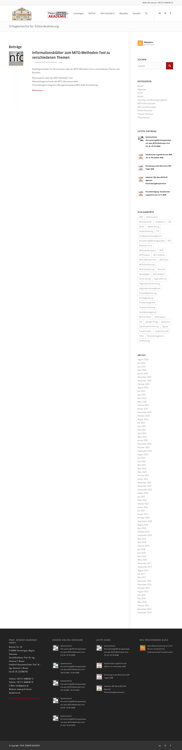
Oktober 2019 (143, 531)
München (161, 269)
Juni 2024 (142, 426)
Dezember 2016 (144, 580)
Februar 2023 (143, 475)
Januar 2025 (143, 408)
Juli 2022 (141, 496)
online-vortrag (145, 278)
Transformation (145, 331)
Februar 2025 (143, 405)
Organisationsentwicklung (149, 283)
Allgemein (142, 89)
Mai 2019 (142, 538)
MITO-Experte (144, 255)
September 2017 (145, 566)
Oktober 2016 (143, 587)
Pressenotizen (144, 117)
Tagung (165, 326)
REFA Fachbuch (145, 317)
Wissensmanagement (155, 336)
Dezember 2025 (144, 377)
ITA (157, 231)
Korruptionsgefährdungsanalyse (151, 240)
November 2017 (144, 563)
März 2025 (142, 401)
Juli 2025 (141, 391)
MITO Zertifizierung (146, 269)
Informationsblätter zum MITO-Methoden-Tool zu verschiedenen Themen (71, 55)
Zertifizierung (144, 340)
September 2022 (145, 489)
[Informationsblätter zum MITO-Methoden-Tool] (16, 58)
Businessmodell (145, 221)
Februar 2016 (143, 605)
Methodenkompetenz (147, 250)
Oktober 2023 (143, 447)
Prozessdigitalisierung (147, 293)
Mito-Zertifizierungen (147, 106)
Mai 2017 (142, 577)
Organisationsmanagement (149, 288)
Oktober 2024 (143, 415)
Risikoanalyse (160, 317)
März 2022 (142, 500)
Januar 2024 (143, 440)
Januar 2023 (143, 478)
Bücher (141, 96)
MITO (161, 250)
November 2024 (144, 412)
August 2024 (143, 419)
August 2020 (143, 524)
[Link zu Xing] (165, 13)
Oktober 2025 (143, 384)
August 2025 (143, 387)
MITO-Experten (159, 255)
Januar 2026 (143, 373)
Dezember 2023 (144, 443)
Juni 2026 (142, 366)
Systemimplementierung (149, 326)
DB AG (141, 226)
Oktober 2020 (143, 517)
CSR (169, 221)
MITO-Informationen (49, 62)
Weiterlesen (37, 90)
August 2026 (143, 359)
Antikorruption (152, 217)
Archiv (140, 92)
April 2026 (142, 369)
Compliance (160, 221)
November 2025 (144, 380)
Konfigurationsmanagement (150, 236)
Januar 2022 (143, 507)
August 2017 (143, 570)
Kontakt (12, 698)
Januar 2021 (143, 514)
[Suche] (146, 13)
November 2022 (144, 486)
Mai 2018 (142, 556)
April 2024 (142, 433)
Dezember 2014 (144, 609)
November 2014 (144, 612)
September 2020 (145, 521)
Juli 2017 (141, 573)
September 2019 (145, 535)
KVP (169, 240)
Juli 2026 (141, 363)
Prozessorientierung (147, 307)
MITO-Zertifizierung (146, 264)
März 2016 (142, 602)
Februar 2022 (143, 503)
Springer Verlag (152, 321)
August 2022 (143, 492)
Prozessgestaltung (146, 298)
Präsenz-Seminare (145, 113)
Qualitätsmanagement (147, 312)
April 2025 (142, 398)
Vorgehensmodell (162, 331)
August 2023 (143, 454)
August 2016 (143, 591)
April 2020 (142, 528)
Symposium (165, 321)
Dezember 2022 (144, 482)
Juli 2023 (141, 457)
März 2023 (142, 472)
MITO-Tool (164, 259)
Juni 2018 (142, 552)
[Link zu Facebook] (170, 13)
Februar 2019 (143, 545)
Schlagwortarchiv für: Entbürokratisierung (34, 26)
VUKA (141, 336)
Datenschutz (34, 698)
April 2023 (142, 468)
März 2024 (142, 436)
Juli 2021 (141, 510)
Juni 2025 (142, 394)
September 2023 (145, 450)
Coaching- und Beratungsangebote (152, 99)
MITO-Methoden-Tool (147, 259)
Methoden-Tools (145, 245)
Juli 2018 (141, 549)
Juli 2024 (141, 422)
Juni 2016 (142, 594)
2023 (141, 217)
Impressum (22, 698)
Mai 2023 (142, 464)
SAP (140, 321)
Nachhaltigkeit (158, 274)
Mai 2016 (142, 598)
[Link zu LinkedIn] (159, 13)
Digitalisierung (153, 226)
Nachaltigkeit (144, 274)
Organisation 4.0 (160, 278)
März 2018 (142, 559)
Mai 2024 (142, 429)
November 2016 (144, 584)
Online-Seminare (145, 110)
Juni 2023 (142, 461)
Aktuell (38, 62)
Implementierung (146, 231)
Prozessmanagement (147, 302)
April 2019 (142, 542)
